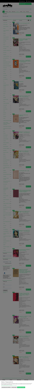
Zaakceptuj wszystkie (21, 387)
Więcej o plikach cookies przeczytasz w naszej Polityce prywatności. (9, 385)
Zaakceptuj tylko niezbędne (6, 387)
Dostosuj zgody (14, 387)
